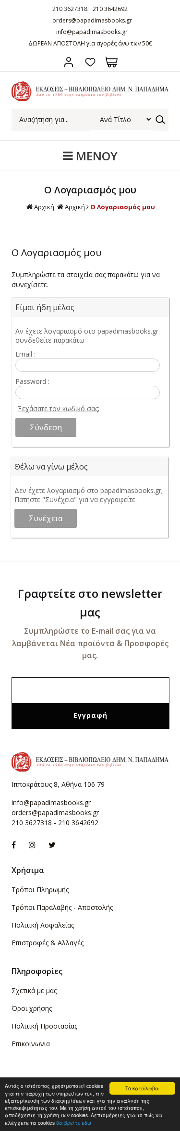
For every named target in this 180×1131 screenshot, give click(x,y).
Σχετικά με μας (34, 990)
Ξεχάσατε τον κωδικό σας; (58, 408)
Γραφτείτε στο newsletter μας (90, 602)
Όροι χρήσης (32, 1008)
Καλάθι (112, 62)
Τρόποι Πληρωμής (40, 889)
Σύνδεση (68, 62)
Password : (32, 381)
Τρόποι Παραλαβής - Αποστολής (62, 907)
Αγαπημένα (90, 62)
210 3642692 (110, 9)
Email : (25, 353)
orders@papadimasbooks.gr (92, 20)
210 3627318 (69, 9)
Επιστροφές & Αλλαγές (48, 942)
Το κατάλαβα (142, 1088)
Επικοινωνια (31, 1043)
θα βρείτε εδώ (73, 1122)
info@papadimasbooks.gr (92, 32)
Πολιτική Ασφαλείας (43, 924)
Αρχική (44, 206)
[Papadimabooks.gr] (90, 98)
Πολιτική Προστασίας (44, 1025)
